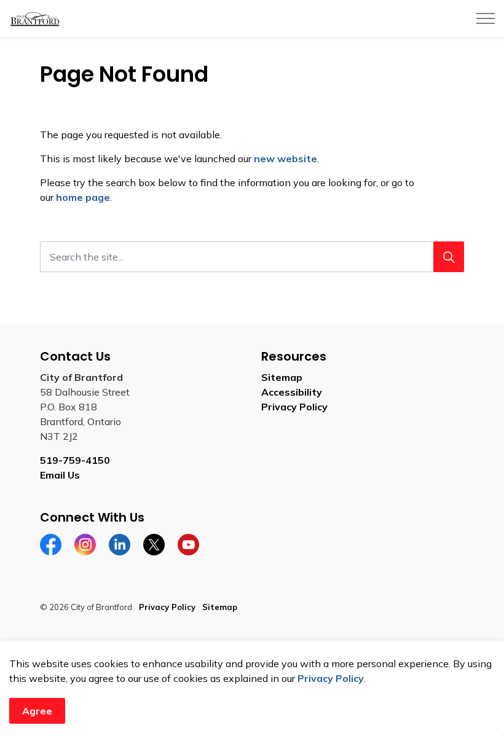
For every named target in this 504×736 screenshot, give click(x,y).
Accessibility (291, 392)
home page (83, 197)
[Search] (448, 256)
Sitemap (281, 377)
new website (285, 158)
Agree (37, 711)
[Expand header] (485, 18)
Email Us (60, 475)
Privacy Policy (330, 678)
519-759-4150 (75, 460)
